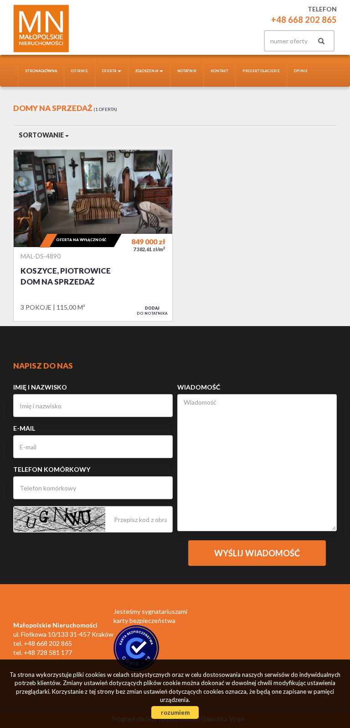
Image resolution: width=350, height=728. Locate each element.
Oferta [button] (109, 71)
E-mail (24, 428)
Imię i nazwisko (40, 387)
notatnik (186, 71)
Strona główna (41, 71)
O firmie (79, 71)
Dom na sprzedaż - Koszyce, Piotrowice (93, 235)
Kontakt (219, 71)
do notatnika (152, 311)
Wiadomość (198, 387)
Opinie (301, 71)
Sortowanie (42, 135)
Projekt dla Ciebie (261, 71)
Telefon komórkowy (51, 469)
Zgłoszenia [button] (147, 71)
